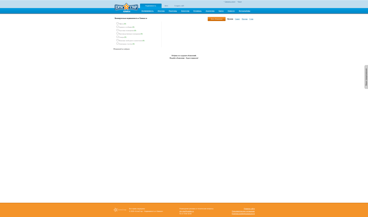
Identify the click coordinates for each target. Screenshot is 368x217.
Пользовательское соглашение (243, 211)
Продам (245, 19)
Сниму (237, 19)
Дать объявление (217, 19)
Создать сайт (179, 6)
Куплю (230, 19)
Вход (240, 1)
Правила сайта (249, 209)
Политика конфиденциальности (243, 214)
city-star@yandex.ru (186, 211)
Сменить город (230, 1)
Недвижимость (150, 6)
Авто (166, 6)
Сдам (251, 19)
